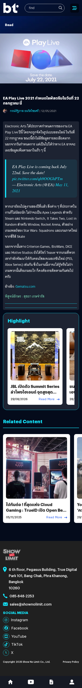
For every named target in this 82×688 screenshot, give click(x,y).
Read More (47, 399)
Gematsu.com (25, 286)
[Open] (74, 8)
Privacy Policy (71, 661)
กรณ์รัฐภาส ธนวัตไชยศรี (24, 111)
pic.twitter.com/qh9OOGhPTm (37, 178)
